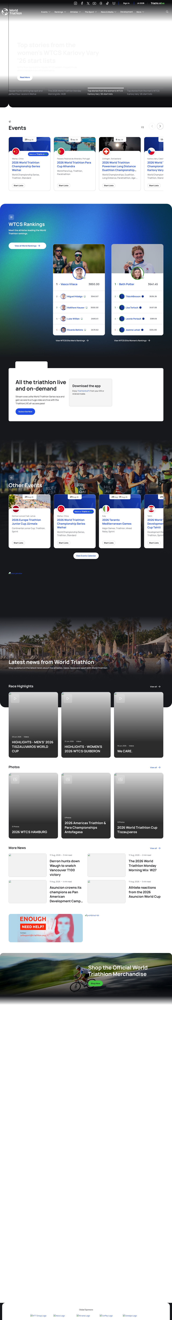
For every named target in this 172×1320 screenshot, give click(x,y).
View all (153, 686)
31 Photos (15, 826)
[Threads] (101, 3)
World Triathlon (12, 11)
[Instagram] (75, 3)
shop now (95, 983)
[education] (54, 587)
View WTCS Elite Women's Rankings (130, 340)
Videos (26, 737)
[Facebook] (82, 3)
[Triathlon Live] (157, 3)
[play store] (93, 399)
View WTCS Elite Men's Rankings (70, 340)
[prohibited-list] (125, 928)
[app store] (80, 399)
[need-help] (47, 928)
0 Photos (68, 817)
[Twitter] (88, 3)
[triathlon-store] (43, 972)
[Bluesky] (113, 3)
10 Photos (120, 822)
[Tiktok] (107, 3)
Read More (16, 77)
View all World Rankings (26, 245)
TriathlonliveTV (84, 391)
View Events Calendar (86, 555)
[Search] (167, 12)
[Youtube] (94, 3)
